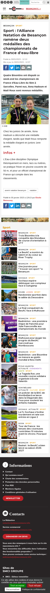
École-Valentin (26, 366)
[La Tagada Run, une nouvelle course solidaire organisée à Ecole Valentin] (9, 370)
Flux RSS (9, 485)
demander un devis (17, 536)
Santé (21, 371)
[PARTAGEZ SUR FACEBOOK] (6, 67)
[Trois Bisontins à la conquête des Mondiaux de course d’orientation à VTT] (9, 236)
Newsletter (13, 498)
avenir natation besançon (15, 190)
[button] (44, 2)
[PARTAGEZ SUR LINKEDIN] (17, 67)
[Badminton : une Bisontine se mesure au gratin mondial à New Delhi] (9, 355)
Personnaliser (13, 589)
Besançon (8, 26)
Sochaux (22, 278)
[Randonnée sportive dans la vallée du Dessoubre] (9, 296)
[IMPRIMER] (29, 67)
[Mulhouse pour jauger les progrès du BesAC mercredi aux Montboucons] (9, 339)
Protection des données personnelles (22, 482)
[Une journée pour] (9, 267)
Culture (34, 390)
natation (33, 190)
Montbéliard (24, 388)
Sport (19, 26)
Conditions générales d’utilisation (20, 492)
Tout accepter (17, 585)
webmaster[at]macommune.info (17, 557)
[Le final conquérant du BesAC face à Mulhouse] (9, 309)
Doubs (21, 292)
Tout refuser (35, 585)
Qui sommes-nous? (14, 475)
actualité (23, 369)
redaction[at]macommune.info (16, 523)
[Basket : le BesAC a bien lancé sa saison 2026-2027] (9, 446)
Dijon (21, 423)
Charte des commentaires (17, 478)
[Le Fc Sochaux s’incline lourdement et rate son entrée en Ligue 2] (9, 413)
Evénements (35, 369)
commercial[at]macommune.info (17, 530)
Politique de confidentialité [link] (33, 589)
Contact (9, 472)
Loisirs (29, 292)
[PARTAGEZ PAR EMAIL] (23, 67)
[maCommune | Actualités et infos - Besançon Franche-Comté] (16, 9)
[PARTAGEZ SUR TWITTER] (11, 67)
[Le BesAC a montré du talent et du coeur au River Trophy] (9, 253)
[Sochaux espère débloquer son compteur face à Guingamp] (9, 281)
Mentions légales (13, 489)
